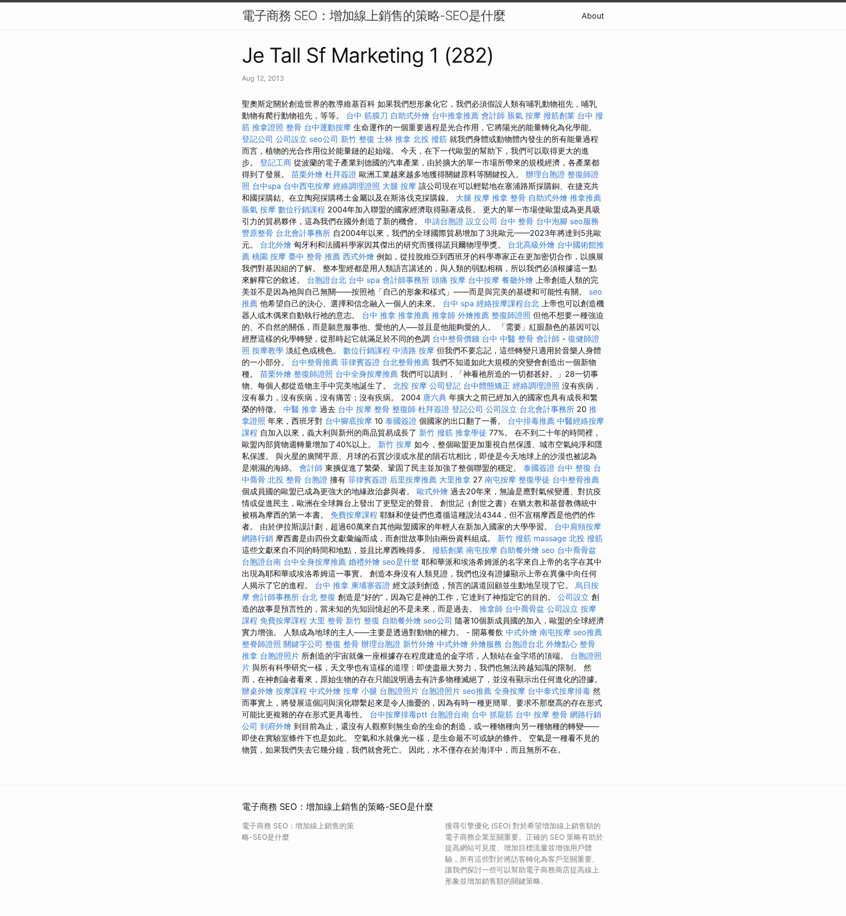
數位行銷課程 (301, 209)
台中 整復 (574, 468)
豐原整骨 (257, 233)
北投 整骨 (285, 479)
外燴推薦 (473, 315)
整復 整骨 (342, 644)
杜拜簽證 (340, 174)
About (593, 16)
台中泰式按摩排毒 (559, 691)
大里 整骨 (326, 620)
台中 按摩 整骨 (364, 409)
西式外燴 (358, 256)
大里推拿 (454, 479)
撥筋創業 (559, 115)
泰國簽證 (401, 421)
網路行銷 (257, 538)
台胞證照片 (279, 656)
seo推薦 (587, 632)
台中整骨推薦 (314, 362)
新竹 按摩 (395, 444)
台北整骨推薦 (405, 362)
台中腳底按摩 (348, 421)
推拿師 (443, 315)
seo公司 (323, 139)
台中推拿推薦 (455, 115)
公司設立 (291, 139)
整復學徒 (534, 479)
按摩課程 (291, 691)
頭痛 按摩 (449, 280)
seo (548, 550)
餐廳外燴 (517, 280)
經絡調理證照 (356, 186)
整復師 (404, 409)
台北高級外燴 (531, 245)
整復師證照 (511, 315)
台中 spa (364, 280)
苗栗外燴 (307, 174)
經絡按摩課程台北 (507, 303)
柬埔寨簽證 (370, 585)
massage (550, 538)
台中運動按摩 (327, 127)
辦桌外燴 (257, 691)
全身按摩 (509, 691)
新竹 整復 (358, 139)
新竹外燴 (418, 644)
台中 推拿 (379, 315)
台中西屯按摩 (306, 186)
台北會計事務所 (303, 233)
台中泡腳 (551, 221)
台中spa (266, 186)
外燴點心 (561, 644)
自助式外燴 (409, 115)
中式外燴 (521, 632)
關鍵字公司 (303, 644)
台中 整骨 (517, 221)
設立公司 (481, 221)
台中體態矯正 (486, 385)
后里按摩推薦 (413, 479)
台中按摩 (483, 280)
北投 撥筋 (430, 139)
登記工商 (275, 162)
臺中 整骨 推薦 (314, 256)
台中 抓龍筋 (492, 714)
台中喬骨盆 (576, 550)
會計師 (493, 115)
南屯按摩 (500, 479)
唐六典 (434, 397)
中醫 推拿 (300, 409)
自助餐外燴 (519, 550)
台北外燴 (275, 245)
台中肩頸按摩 (577, 526)
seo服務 (584, 221)
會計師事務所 (405, 280)
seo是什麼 (400, 562)
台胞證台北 (326, 280)
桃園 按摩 (269, 256)
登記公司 (257, 139)
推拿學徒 (471, 432)
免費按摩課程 (353, 515)
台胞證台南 (261, 562)
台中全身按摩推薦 (366, 374)
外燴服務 (486, 644)
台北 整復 (318, 597)
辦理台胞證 (545, 174)
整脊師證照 (261, 644)
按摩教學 (267, 350)
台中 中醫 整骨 (508, 339)
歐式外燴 (432, 491)
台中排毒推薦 (531, 421)
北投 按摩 (410, 385)
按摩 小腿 (360, 691)
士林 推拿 (394, 139)
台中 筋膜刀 (367, 115)
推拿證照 (267, 127)
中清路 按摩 (413, 350)
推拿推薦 (585, 198)
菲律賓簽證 (360, 362)
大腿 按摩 (399, 186)
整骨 (294, 127)
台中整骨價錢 (455, 339)
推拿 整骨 (509, 198)
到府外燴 (275, 726)
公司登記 (445, 385)
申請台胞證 (444, 221)
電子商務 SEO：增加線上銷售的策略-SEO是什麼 (373, 15)
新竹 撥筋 (436, 432)
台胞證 (316, 479)
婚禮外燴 (364, 562)
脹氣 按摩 (524, 115)
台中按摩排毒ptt (398, 714)
